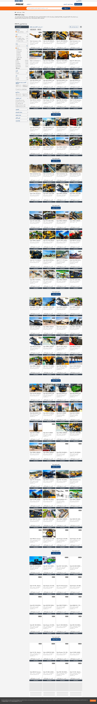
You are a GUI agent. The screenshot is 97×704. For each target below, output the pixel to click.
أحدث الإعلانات (18, 98)
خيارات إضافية (18, 115)
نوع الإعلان (18, 29)
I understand (93, 700)
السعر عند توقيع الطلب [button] (35, 47)
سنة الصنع (17, 92)
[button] (22, 27)
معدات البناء (19, 12)
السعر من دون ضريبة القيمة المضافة (21, 83)
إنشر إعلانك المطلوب (56, 114)
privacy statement (15, 701)
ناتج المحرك (18, 120)
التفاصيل (17, 109)
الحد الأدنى (17, 85)
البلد (16, 75)
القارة (17, 70)
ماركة (17, 43)
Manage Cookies (5, 701)
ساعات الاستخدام (19, 112)
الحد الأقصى (24, 85)
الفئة (16, 34)
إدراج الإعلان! (78, 4)
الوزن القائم (18, 117)
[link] (35, 35)
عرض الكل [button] (19, 59)
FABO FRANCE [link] (36, 49)
